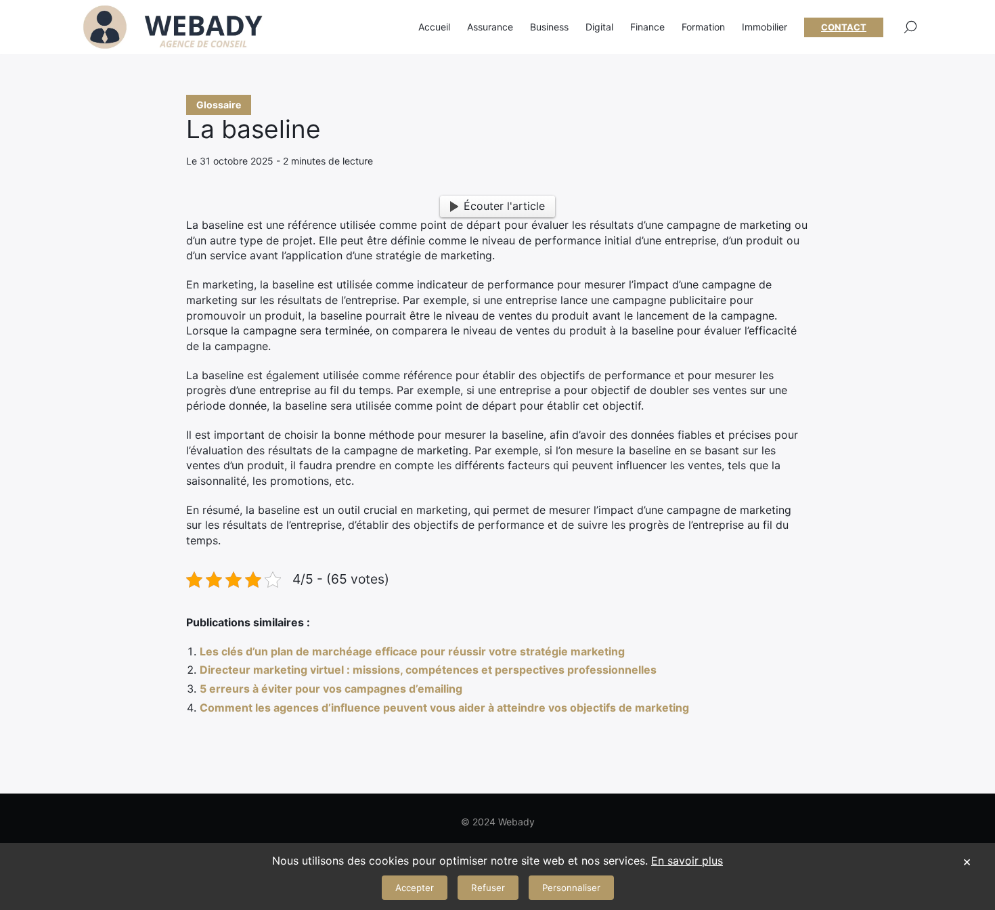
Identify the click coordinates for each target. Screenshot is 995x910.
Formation (703, 26)
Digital (599, 26)
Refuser (488, 887)
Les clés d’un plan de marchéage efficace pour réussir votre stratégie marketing (412, 651)
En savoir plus (687, 860)
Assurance (490, 26)
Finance (647, 26)
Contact (843, 27)
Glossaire (218, 104)
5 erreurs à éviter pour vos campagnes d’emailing (331, 688)
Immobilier (764, 26)
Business (549, 26)
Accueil (434, 26)
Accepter (414, 887)
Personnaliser (571, 887)
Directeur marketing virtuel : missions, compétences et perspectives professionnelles (428, 669)
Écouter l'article (504, 206)
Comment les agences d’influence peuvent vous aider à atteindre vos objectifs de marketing (444, 707)
